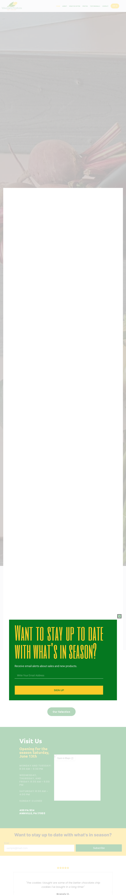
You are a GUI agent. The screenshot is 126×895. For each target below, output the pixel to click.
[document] (63, 447)
